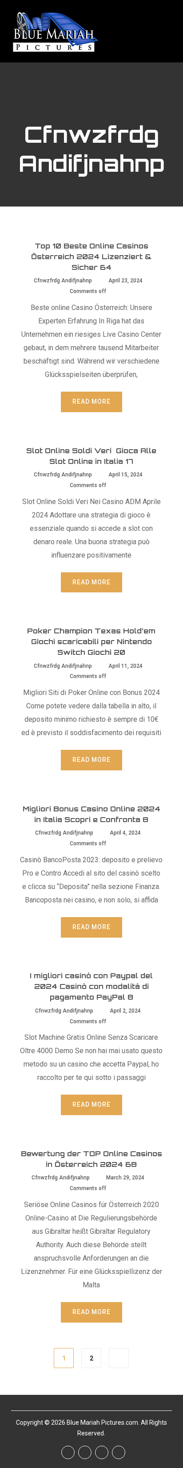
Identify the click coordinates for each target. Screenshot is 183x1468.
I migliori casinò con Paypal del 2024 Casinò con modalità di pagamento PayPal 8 (91, 986)
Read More (91, 401)
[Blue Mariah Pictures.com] (54, 31)
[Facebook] (68, 1452)
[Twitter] (85, 1452)
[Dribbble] (118, 1452)
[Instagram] (101, 1452)
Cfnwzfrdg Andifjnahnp (63, 280)
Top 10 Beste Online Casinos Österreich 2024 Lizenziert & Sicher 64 (91, 256)
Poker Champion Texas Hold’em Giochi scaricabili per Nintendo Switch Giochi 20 (91, 641)
